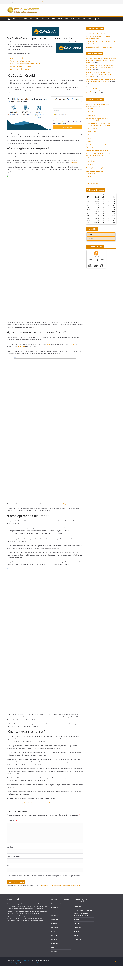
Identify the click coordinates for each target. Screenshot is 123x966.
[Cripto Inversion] (9, 19)
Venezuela (54, 951)
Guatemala (54, 927)
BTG (25, 19)
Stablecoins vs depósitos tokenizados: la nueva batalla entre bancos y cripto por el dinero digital (99, 74)
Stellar (72, 344)
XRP (48, 19)
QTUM (97, 19)
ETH (31, 19)
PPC (66, 19)
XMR (53, 19)
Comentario (12, 821)
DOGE (60, 19)
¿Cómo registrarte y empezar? (20, 61)
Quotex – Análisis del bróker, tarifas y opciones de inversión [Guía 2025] (83, 913)
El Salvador (55, 923)
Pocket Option (92, 128)
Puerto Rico (55, 943)
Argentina (54, 907)
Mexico (53, 931)
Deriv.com (91, 135)
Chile (53, 911)
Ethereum (21, 346)
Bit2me (76, 936)
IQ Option (77, 932)
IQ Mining (91, 161)
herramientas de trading (58, 504)
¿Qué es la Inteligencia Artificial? (96, 33)
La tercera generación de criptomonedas (99, 47)
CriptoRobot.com (93, 183)
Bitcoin (49, 344)
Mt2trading (91, 177)
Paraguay (54, 939)
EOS (103, 19)
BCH (19, 19)
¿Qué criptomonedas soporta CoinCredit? (25, 64)
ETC (37, 19)
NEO (78, 19)
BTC (14, 19)
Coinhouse (91, 115)
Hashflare (91, 164)
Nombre (10, 847)
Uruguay (54, 947)
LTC (42, 19)
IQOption (91, 138)
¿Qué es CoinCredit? (17, 58)
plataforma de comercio (14, 717)
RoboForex (91, 174)
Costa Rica (54, 919)
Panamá (54, 935)
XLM (72, 19)
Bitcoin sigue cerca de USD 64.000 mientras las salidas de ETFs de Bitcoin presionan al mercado (100, 67)
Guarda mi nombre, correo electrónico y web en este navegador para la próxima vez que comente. (45, 876)
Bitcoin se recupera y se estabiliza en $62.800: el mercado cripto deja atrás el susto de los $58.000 (101, 60)
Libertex (90, 141)
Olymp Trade (92, 132)
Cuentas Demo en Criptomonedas (97, 150)
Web (8, 865)
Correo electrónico (14, 856)
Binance (90, 109)
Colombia (54, 915)
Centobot (91, 180)
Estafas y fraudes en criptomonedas (97, 168)
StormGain (91, 112)
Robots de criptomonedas (94, 171)
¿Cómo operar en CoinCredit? (20, 66)
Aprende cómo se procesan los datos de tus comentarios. (60, 886)
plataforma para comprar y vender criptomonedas (38, 42)
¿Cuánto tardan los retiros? (19, 69)
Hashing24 (91, 158)
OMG (90, 19)
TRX (84, 19)
